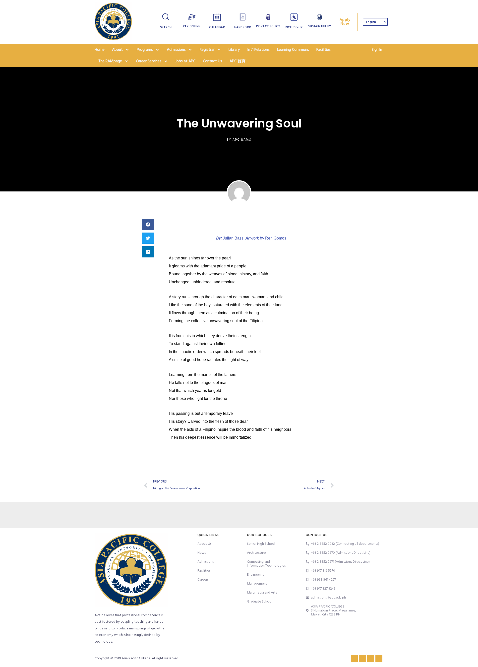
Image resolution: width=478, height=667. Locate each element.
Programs (145, 50)
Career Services (148, 61)
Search (166, 27)
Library (234, 50)
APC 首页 (237, 61)
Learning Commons (293, 50)
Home (100, 50)
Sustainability (319, 26)
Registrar (207, 50)
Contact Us (212, 61)
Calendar (217, 27)
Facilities (323, 50)
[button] (148, 224)
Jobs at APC (185, 61)
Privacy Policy (268, 26)
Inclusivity (294, 27)
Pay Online (191, 26)
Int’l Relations (258, 50)
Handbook (242, 27)
